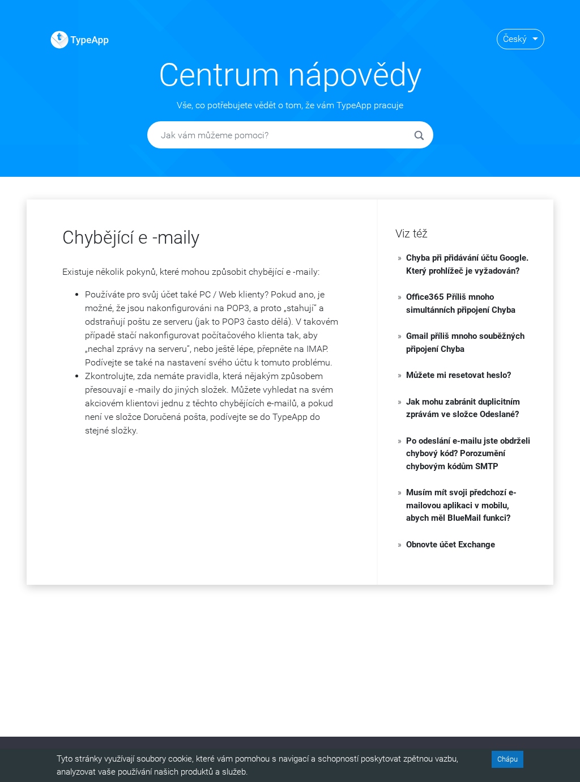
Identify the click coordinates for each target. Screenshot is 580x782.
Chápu (507, 759)
